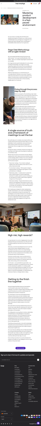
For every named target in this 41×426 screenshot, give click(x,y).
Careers (16, 394)
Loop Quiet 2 (17, 372)
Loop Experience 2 (18, 374)
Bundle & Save (17, 385)
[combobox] (7, 413)
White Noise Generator (33, 388)
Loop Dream (17, 369)
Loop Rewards (17, 396)
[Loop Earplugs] (7, 366)
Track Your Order (31, 379)
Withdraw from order (32, 374)
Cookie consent (31, 397)
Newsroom (17, 406)
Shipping (30, 369)
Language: (2, 416)
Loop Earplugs (31, 385)
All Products (17, 387)
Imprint (29, 399)
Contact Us (30, 378)
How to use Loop (31, 381)
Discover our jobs (20, 348)
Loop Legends (17, 399)
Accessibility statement (33, 401)
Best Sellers (17, 367)
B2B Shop (16, 401)
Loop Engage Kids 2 (18, 381)
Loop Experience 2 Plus (19, 376)
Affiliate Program (18, 403)
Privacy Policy (31, 396)
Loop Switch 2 (17, 371)
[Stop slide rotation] (26, 1)
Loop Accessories (18, 383)
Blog (15, 404)
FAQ (29, 367)
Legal (29, 394)
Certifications (31, 376)
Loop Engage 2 (18, 378)
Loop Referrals (17, 397)
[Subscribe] (38, 360)
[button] (1, 3)
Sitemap (30, 387)
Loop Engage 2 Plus (18, 379)
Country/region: (3, 411)
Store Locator (31, 383)
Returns (30, 371)
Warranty (30, 372)
